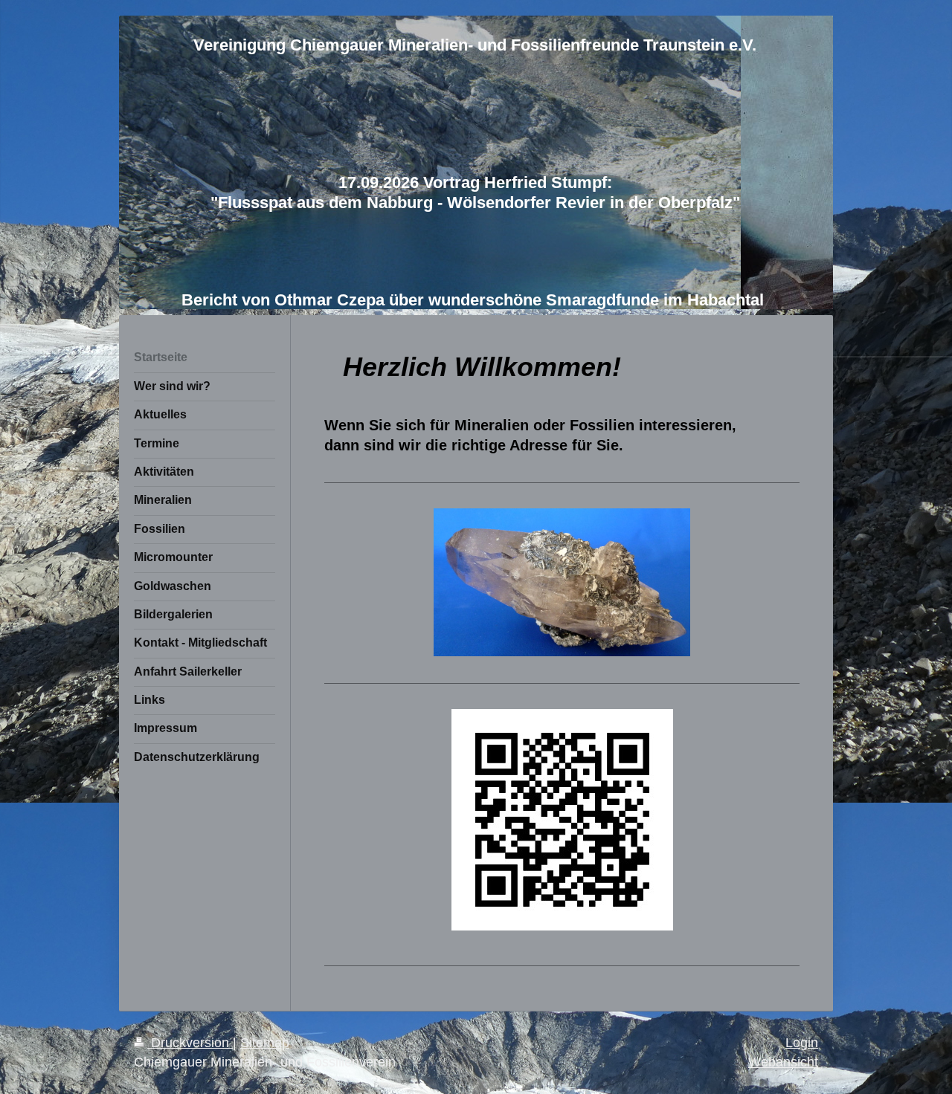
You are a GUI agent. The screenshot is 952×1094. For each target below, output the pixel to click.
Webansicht (783, 1062)
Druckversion (190, 1042)
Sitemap (264, 1042)
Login (801, 1042)
